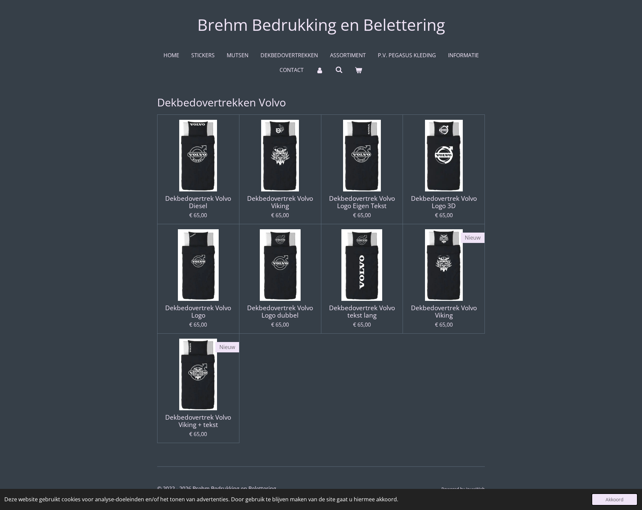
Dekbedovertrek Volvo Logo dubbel (280, 311)
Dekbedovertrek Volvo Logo (198, 311)
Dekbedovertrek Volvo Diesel (198, 202)
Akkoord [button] (615, 499)
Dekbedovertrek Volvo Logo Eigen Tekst (362, 202)
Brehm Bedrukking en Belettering (321, 24)
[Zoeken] (339, 69)
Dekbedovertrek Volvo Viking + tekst (198, 421)
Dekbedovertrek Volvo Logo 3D (444, 202)
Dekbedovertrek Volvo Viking (280, 202)
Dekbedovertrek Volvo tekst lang (362, 311)
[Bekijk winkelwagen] (358, 70)
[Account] (319, 70)
